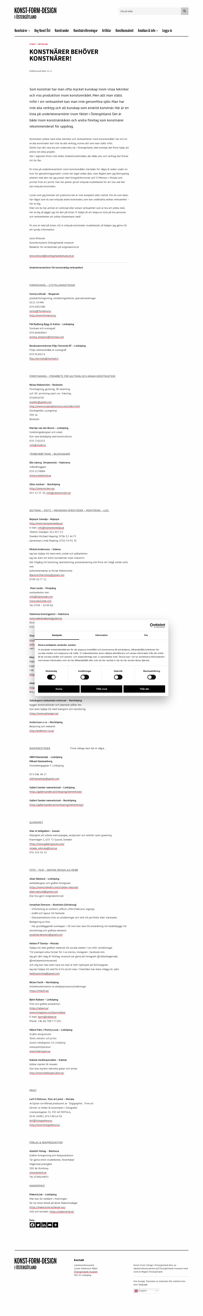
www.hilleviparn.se (39, 1051)
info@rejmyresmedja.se (51, 527)
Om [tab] (146, 635)
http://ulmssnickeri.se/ (42, 488)
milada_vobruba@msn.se (43, 848)
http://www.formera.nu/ (42, 315)
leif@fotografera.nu (40, 1120)
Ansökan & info (146, 30)
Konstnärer (21, 30)
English (142, 1290)
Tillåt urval (101, 689)
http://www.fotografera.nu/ (44, 1125)
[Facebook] (32, 1225)
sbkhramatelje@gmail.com (44, 778)
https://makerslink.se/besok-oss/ (47, 1207)
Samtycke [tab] (57, 635)
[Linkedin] (44, 1225)
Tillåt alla (144, 689)
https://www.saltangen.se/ (44, 713)
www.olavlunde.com (40, 601)
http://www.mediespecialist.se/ (46, 1073)
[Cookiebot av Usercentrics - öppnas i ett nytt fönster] (152, 625)
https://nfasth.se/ (39, 990)
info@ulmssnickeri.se (58, 492)
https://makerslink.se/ (62, 1211)
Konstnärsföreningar (86, 30)
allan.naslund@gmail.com (43, 891)
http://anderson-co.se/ (41, 730)
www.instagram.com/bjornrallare (47, 1012)
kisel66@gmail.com (40, 402)
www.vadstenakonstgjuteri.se (45, 618)
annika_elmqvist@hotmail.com (46, 337)
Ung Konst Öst (42, 30)
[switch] (85, 677)
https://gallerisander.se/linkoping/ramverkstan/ (55, 791)
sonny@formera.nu (40, 311)
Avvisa (58, 689)
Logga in (167, 30)
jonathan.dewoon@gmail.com (46, 934)
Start (32, 44)
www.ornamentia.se (40, 475)
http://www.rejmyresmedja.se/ (46, 523)
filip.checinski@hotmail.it (44, 358)
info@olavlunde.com (41, 596)
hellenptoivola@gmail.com (44, 973)
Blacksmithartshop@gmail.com (46, 575)
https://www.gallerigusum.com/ (46, 844)
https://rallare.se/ (39, 1008)
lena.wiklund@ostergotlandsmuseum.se (51, 255)
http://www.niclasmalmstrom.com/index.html (54, 406)
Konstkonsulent (124, 30)
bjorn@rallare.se (47, 1016)
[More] (55, 1225)
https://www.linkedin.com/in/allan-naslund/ (53, 887)
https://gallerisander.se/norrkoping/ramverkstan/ (56, 804)
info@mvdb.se (37, 445)
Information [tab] (101, 635)
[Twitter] (38, 1225)
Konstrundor (62, 30)
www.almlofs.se (38, 1172)
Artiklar (106, 30)
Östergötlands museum (86, 1271)
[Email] (49, 1225)
